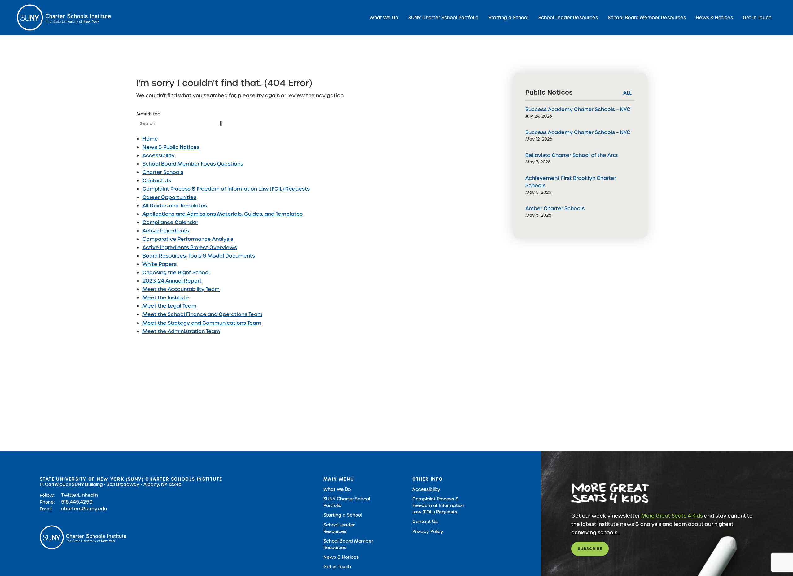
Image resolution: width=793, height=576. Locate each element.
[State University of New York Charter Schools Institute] (64, 17)
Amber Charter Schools (555, 208)
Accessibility (158, 155)
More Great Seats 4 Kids (672, 515)
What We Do (384, 17)
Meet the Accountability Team (181, 289)
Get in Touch (757, 17)
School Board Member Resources (647, 17)
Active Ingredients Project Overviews (189, 247)
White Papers (159, 264)
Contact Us (156, 180)
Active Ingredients (165, 230)
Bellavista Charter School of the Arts (571, 155)
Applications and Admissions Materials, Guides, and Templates (222, 214)
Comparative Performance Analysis (187, 239)
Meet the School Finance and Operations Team (202, 314)
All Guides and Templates (174, 205)
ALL (627, 93)
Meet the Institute (165, 297)
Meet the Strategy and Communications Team (201, 323)
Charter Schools (162, 172)
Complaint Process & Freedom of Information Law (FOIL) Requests (226, 189)
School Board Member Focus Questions (192, 163)
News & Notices (714, 17)
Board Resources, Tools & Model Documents (198, 255)
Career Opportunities (169, 197)
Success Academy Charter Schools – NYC (577, 109)
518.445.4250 (77, 502)
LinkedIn (88, 495)
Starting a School (508, 17)
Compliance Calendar (170, 222)
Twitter (69, 495)
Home (150, 138)
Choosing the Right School (176, 272)
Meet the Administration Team (181, 331)
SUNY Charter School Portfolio (443, 17)
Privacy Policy (427, 531)
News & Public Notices (170, 147)
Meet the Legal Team (169, 306)
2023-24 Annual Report (172, 280)
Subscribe (590, 548)
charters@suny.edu (84, 508)
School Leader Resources (568, 17)
